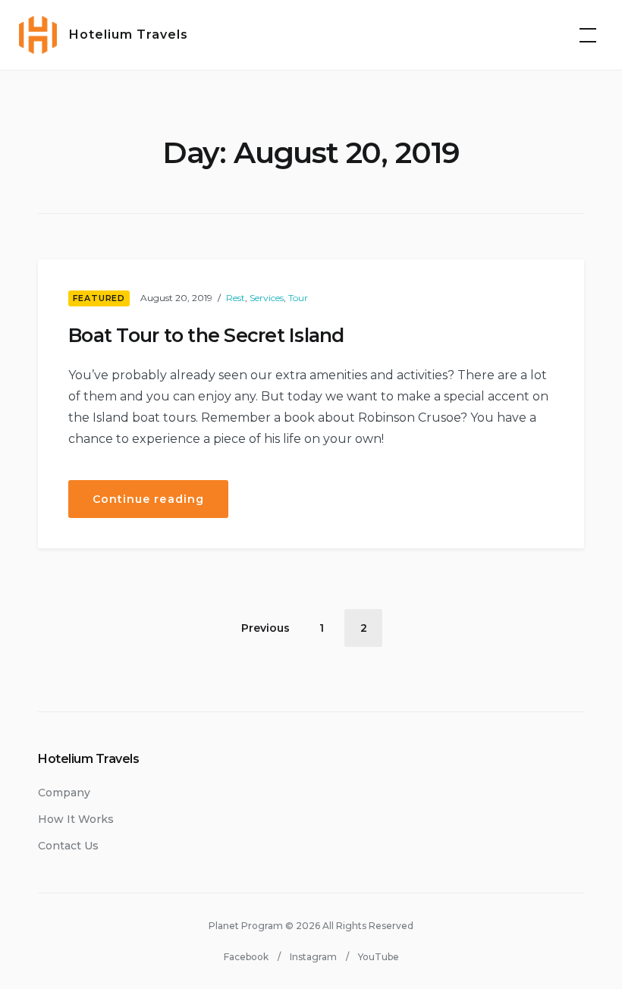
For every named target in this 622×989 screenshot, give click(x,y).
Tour (298, 297)
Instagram (313, 956)
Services (267, 297)
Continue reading (160, 504)
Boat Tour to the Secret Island (206, 335)
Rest (235, 297)
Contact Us (68, 845)
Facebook (246, 956)
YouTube (378, 956)
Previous (265, 628)
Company (64, 792)
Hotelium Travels (128, 34)
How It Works (76, 819)
